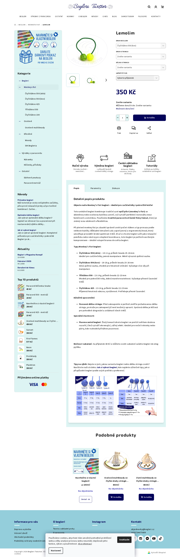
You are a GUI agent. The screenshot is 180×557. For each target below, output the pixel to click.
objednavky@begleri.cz (142, 529)
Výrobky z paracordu (32, 153)
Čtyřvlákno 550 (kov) (35, 98)
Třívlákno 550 (31, 109)
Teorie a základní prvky (63, 529)
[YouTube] (154, 538)
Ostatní (25, 171)
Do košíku (151, 117)
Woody (28, 140)
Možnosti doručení (125, 108)
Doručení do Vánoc (26, 268)
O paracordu (58, 533)
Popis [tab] (76, 188)
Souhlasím (124, 539)
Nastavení (56, 550)
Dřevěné (28, 134)
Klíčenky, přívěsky (32, 164)
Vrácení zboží (20, 533)
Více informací (85, 543)
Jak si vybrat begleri (27, 230)
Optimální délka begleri (28, 215)
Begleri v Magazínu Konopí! (30, 255)
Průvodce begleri (25, 200)
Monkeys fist (30, 87)
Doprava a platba (22, 529)
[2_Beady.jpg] (95, 395)
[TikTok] (160, 538)
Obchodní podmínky (24, 537)
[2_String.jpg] (137, 395)
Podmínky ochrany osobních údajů (31, 540)
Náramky (28, 159)
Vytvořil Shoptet (158, 552)
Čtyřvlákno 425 (32, 104)
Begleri (25, 80)
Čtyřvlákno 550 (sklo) (35, 93)
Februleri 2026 (24, 261)
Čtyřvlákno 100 (32, 114)
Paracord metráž (32, 182)
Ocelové (28, 121)
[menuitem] (23, 16)
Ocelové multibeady (35, 127)
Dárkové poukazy (32, 177)
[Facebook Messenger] (147, 538)
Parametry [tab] (96, 188)
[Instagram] (141, 538)
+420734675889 (138, 532)
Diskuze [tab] (116, 188)
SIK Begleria (31, 145)
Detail (84, 499)
